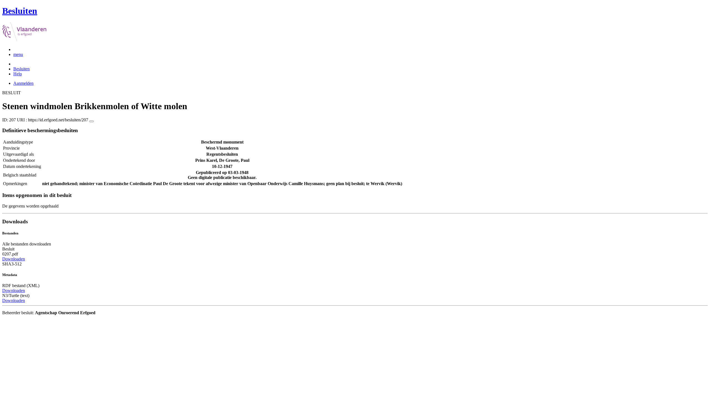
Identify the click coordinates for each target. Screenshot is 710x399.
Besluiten (21, 68)
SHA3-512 (12, 264)
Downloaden (13, 259)
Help (17, 73)
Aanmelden (23, 83)
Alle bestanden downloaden (26, 244)
